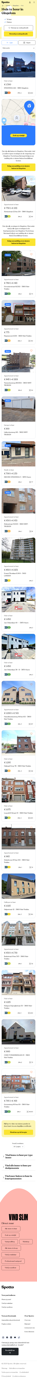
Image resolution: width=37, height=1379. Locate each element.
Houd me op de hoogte (18, 1132)
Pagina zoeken (6, 1324)
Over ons (27, 1320)
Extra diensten (29, 1332)
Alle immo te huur (11, 1229)
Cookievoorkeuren (19, 1376)
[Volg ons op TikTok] (19, 1337)
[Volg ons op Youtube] (15, 1337)
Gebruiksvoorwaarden (17, 1368)
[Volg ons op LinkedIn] (11, 1337)
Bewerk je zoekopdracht (18, 34)
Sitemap (4, 1368)
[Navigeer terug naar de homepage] (5, 2)
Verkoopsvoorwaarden (10, 1372)
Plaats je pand (6, 1299)
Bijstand (27, 1324)
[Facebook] (7, 1337)
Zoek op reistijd (10, 1235)
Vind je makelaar (10, 1255)
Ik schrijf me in (10, 1351)
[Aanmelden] (30, 2)
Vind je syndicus (10, 1268)
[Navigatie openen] (34, 2)
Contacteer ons (29, 1328)
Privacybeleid (6, 1376)
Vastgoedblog (10, 1242)
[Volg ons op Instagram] (3, 1337)
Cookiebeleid (24, 1372)
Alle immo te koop (11, 1248)
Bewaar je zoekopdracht (19, 28)
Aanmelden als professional (11, 1320)
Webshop (26, 1242)
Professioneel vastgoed (13, 1261)
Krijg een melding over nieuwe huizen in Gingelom (18, 167)
